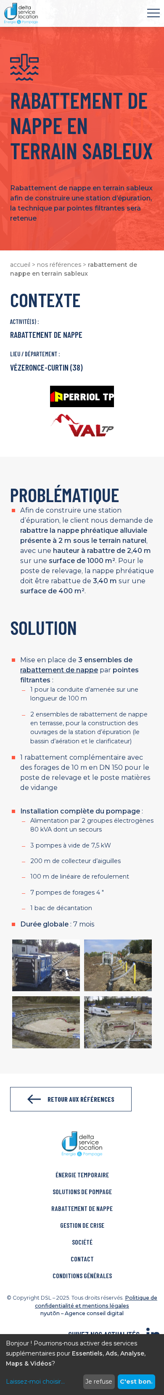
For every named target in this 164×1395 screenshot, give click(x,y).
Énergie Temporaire (82, 1175)
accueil (20, 264)
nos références (59, 264)
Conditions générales (82, 1275)
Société (82, 1242)
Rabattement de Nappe (82, 1208)
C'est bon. (136, 1381)
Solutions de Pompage (82, 1191)
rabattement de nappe (59, 670)
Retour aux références (81, 1099)
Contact (82, 1259)
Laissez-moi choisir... (35, 1381)
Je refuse (98, 1381)
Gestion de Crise (82, 1225)
